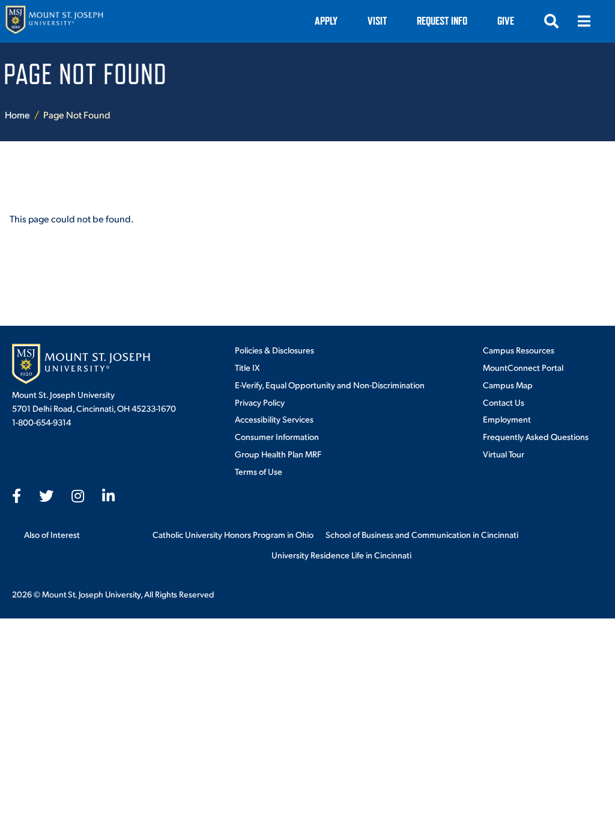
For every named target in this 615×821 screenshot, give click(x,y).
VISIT (377, 20)
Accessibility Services (274, 419)
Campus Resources (518, 349)
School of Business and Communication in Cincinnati (422, 534)
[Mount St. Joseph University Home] (54, 21)
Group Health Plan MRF (278, 453)
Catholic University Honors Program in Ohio (233, 534)
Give (505, 20)
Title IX (247, 367)
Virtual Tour (503, 453)
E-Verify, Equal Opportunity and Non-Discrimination (330, 384)
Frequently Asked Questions (536, 436)
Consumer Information (277, 436)
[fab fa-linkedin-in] (108, 496)
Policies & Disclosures (274, 349)
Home (17, 114)
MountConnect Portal (523, 367)
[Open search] (551, 21)
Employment (507, 419)
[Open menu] (584, 21)
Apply (326, 20)
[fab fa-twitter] (46, 496)
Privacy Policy (260, 402)
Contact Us (503, 402)
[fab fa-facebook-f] (16, 496)
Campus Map (508, 384)
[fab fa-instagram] (77, 496)
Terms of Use (258, 471)
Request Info (442, 20)
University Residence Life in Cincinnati (341, 554)
